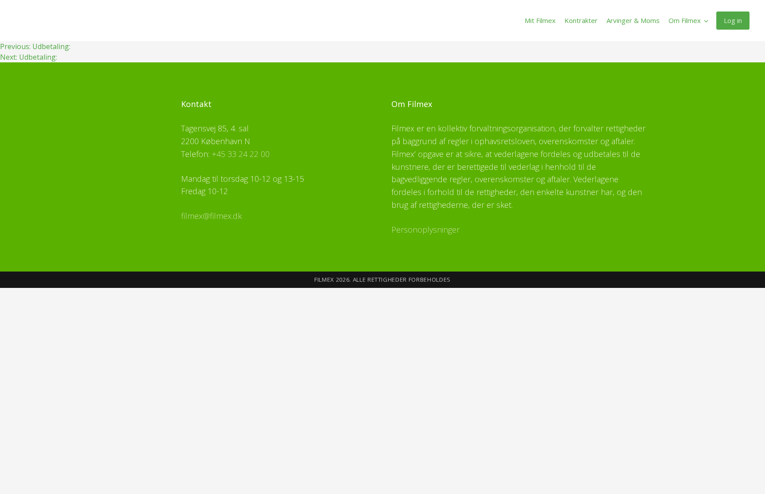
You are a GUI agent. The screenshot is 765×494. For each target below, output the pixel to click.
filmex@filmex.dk (211, 216)
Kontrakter (581, 20)
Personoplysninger (425, 229)
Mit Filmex (540, 20)
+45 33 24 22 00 (241, 154)
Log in (733, 20)
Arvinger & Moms (633, 20)
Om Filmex (684, 20)
